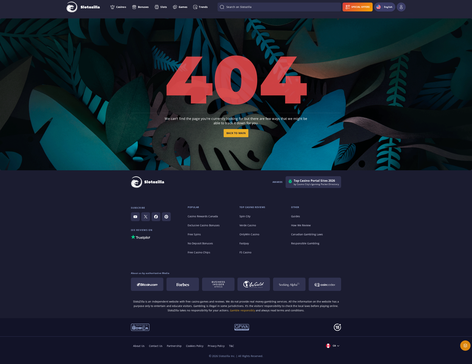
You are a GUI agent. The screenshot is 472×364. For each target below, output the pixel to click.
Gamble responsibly (242, 310)
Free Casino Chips (199, 252)
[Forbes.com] (182, 284)
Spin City (245, 216)
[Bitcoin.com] (147, 284)
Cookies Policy (194, 346)
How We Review (301, 225)
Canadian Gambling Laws (307, 234)
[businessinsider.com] (218, 284)
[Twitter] (145, 216)
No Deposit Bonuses (200, 243)
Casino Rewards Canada (203, 216)
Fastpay (244, 243)
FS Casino (245, 252)
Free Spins (194, 234)
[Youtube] (135, 216)
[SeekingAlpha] (289, 284)
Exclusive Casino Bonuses (204, 225)
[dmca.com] (140, 327)
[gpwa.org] (241, 327)
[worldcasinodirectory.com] (253, 284)
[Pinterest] (166, 216)
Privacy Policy (216, 346)
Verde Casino (248, 225)
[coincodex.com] (325, 284)
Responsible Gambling (305, 243)
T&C (231, 346)
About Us (139, 346)
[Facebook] (156, 216)
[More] (465, 345)
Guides (295, 216)
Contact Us (155, 346)
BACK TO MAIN (236, 133)
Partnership (174, 346)
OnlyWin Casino (249, 234)
